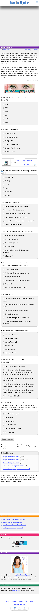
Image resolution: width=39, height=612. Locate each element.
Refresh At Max (9, 133)
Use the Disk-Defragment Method (15, 287)
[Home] (19, 3)
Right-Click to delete (11, 269)
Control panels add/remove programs (16, 273)
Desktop (7, 181)
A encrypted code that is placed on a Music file (19, 221)
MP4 (6, 108)
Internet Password (10, 342)
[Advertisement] (19, 26)
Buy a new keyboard (11, 239)
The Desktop (8, 417)
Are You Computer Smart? (11, 463)
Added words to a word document (15, 217)
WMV (6, 115)
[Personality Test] (19, 88)
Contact (31, 601)
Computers (6, 49)
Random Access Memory (12, 144)
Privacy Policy (23, 601)
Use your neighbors (11, 243)
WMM (6, 119)
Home (15, 609)
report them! (16, 590)
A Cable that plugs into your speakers (16, 318)
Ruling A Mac (8, 141)
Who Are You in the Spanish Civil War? (14, 519)
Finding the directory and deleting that (17, 280)
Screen (6, 188)
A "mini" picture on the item (13, 224)
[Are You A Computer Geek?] (6, 162)
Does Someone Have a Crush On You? (14, 525)
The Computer (9, 421)
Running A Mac (9, 151)
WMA (6, 111)
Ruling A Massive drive (12, 148)
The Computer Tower (11, 414)
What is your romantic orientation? (13, 522)
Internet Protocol (10, 353)
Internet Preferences (11, 335)
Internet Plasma (9, 349)
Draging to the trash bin (12, 276)
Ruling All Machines (11, 137)
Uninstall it (8, 284)
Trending (24, 609)
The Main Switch (10, 425)
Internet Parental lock (11, 338)
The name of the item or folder (14, 210)
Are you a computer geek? (11, 456)
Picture (6, 184)
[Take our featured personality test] (19, 564)
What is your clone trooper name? (13, 528)
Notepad (7, 195)
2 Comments (26, 49)
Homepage (8, 191)
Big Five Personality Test (22, 575)
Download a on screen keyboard (15, 235)
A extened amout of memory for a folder (17, 213)
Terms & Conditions (11, 601)
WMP (6, 122)
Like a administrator (11, 314)
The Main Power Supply (12, 428)
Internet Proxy (9, 345)
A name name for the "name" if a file (16, 310)
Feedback (35, 49)
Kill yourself (8, 256)
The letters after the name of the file (16, 206)
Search (19, 609)
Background (8, 177)
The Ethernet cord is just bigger (14, 366)
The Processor (9, 432)
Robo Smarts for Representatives (13, 466)
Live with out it (9, 246)
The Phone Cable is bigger (13, 396)
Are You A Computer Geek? (23, 160)
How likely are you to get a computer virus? (16, 469)
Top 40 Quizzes (28, 165)
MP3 (6, 104)
